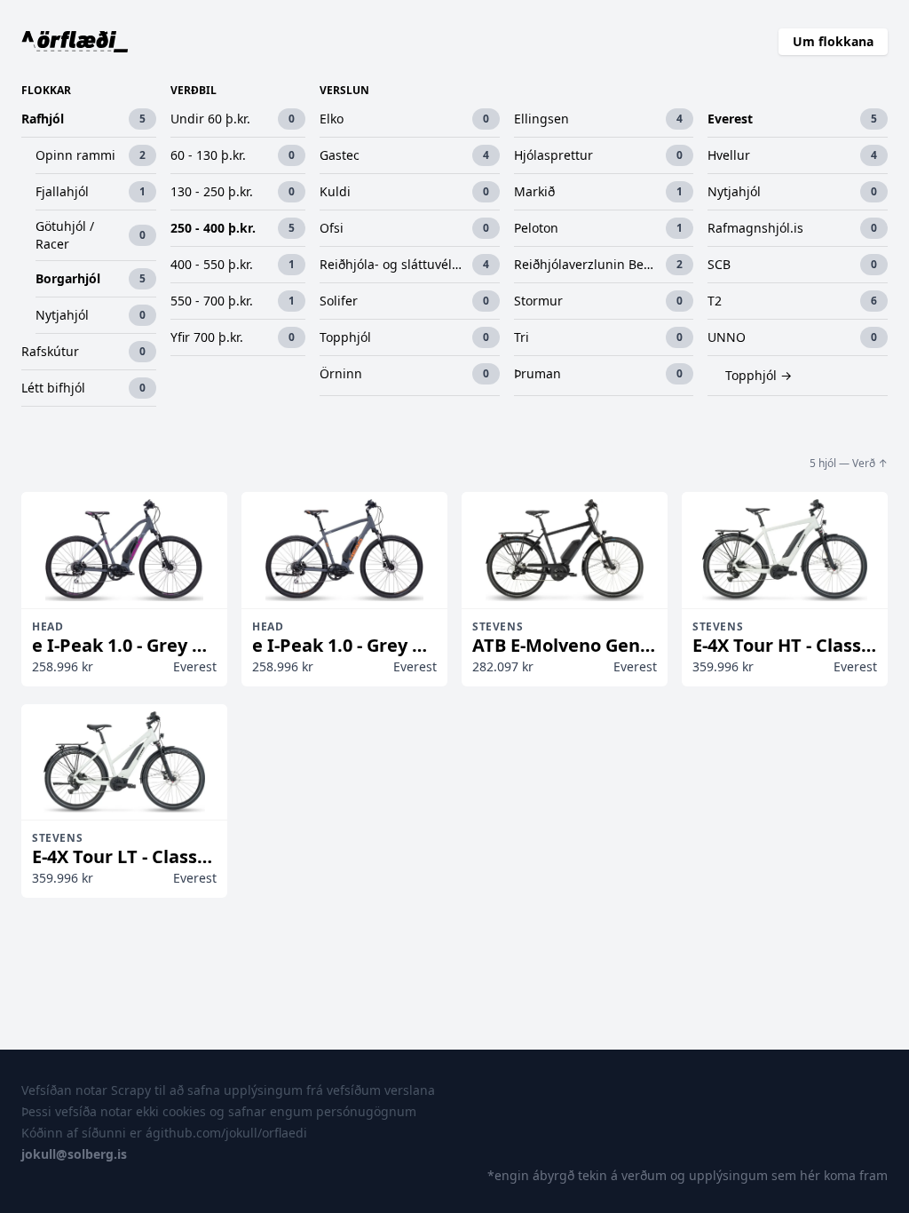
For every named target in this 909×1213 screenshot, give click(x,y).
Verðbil (193, 90)
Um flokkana (833, 41)
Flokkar (46, 90)
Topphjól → (758, 375)
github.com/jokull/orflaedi (230, 1132)
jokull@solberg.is (74, 1154)
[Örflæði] (75, 41)
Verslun (344, 90)
